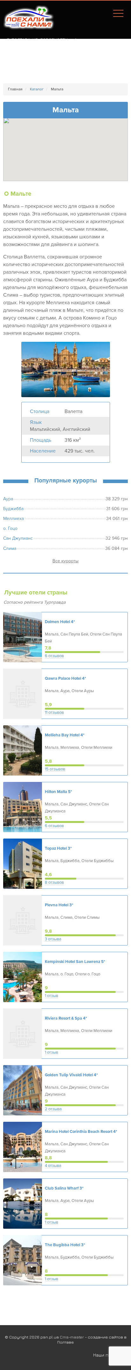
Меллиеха (13, 518)
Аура (8, 499)
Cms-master (72, 1336)
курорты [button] (70, 561)
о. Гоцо (10, 528)
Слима (9, 548)
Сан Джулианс (18, 538)
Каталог (37, 89)
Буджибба (13, 508)
